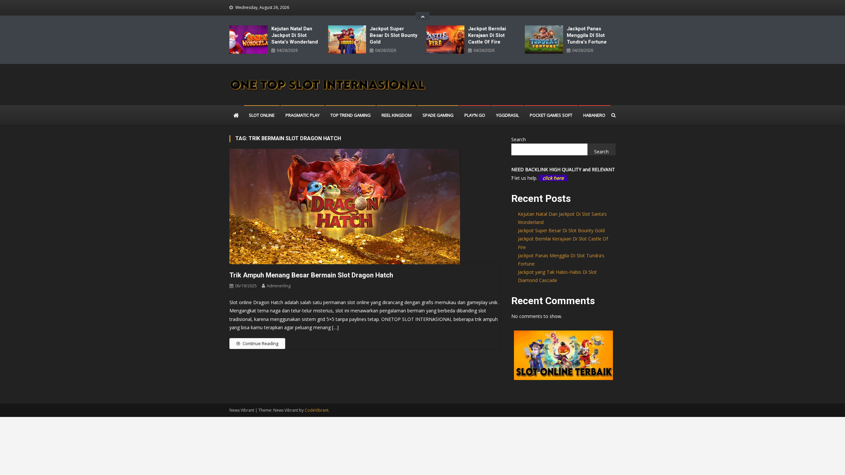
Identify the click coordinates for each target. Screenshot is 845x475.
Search (518, 139)
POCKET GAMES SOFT (551, 115)
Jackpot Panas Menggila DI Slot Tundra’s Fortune (587, 35)
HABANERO (594, 115)
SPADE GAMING (438, 115)
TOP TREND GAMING (350, 115)
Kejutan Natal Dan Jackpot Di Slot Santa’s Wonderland (294, 35)
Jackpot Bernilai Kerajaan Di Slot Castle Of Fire (487, 35)
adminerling (278, 286)
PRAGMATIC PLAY (303, 115)
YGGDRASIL (507, 115)
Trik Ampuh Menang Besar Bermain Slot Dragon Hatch (311, 275)
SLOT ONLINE (262, 115)
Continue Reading (260, 343)
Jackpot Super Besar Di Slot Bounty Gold (394, 35)
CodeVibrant (316, 410)
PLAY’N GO (474, 115)
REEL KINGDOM (397, 115)
